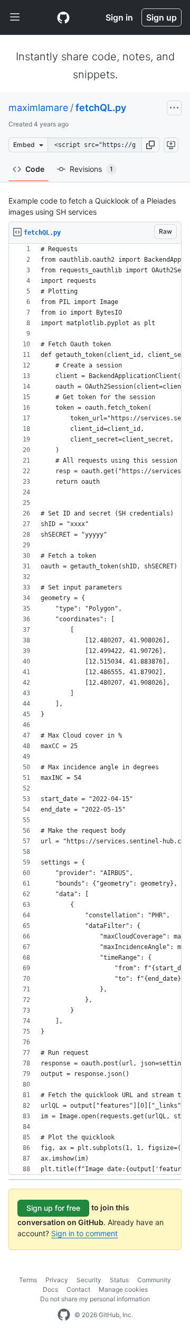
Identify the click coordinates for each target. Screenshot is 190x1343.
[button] (150, 144)
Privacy (56, 1280)
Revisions (91, 168)
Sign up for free (53, 1207)
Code (34, 168)
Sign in (119, 17)
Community (154, 1280)
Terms (28, 1280)
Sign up (161, 17)
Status (119, 1280)
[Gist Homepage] (63, 17)
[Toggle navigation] (14, 17)
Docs (50, 1289)
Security (89, 1280)
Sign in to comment (84, 1233)
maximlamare (38, 107)
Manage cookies (123, 1289)
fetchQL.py (100, 107)
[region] (95, 709)
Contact (78, 1289)
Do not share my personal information (95, 1299)
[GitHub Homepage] (64, 1315)
